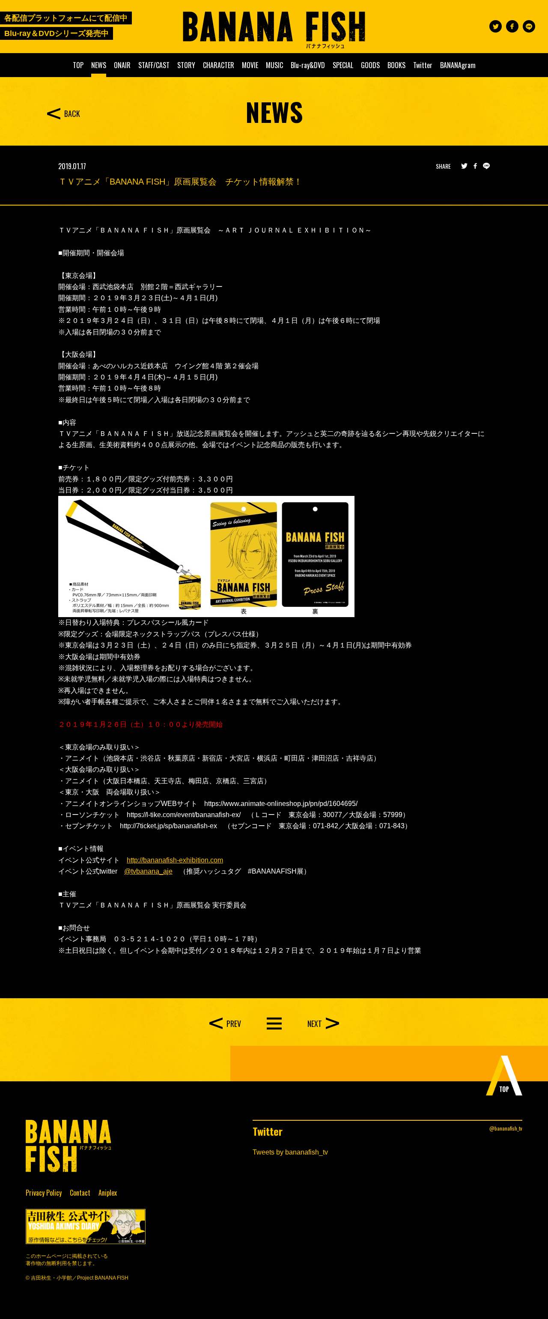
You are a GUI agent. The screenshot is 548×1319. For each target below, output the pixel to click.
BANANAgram (458, 65)
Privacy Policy (44, 1193)
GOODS (370, 65)
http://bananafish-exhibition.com (175, 860)
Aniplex (107, 1193)
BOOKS (396, 65)
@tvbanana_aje (148, 871)
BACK (72, 113)
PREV (233, 1023)
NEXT (314, 1023)
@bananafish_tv (505, 1128)
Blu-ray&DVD (308, 65)
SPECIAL (343, 65)
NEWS (98, 65)
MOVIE (250, 65)
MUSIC (274, 65)
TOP (78, 65)
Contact (80, 1193)
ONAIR (122, 65)
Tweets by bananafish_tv (290, 1152)
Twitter (422, 65)
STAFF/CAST (154, 65)
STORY (186, 65)
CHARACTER (218, 65)
